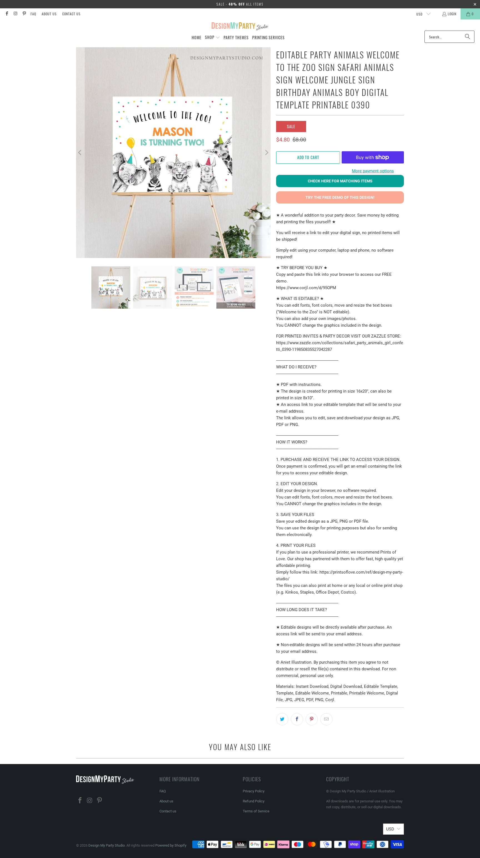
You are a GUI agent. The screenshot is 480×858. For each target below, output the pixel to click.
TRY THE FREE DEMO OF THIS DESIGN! (340, 197)
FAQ (33, 13)
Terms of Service (256, 811)
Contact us (71, 13)
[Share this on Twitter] (282, 719)
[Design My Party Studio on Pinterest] (24, 13)
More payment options (373, 170)
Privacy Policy (253, 791)
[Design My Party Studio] (240, 26)
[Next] (266, 152)
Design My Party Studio (106, 845)
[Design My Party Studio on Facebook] (6, 13)
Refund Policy (253, 801)
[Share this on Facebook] (297, 719)
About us (49, 13)
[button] (212, 37)
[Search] (467, 37)
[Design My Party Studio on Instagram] (15, 13)
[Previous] (80, 152)
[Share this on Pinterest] (312, 719)
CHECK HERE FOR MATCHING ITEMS (340, 181)
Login (452, 13)
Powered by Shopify (170, 845)
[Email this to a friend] (326, 719)
